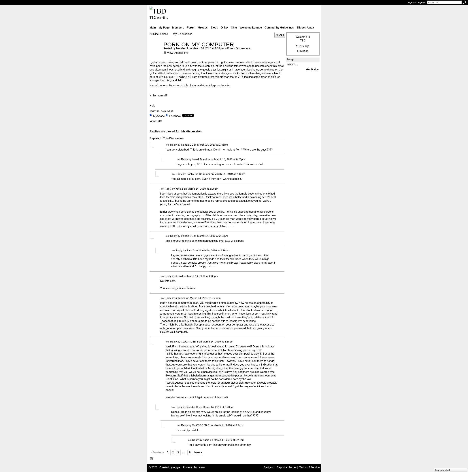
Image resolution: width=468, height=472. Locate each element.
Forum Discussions (239, 48)
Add (281, 34)
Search (464, 2)
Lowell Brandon (201, 159)
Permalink (167, 145)
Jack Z (179, 188)
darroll (179, 276)
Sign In (421, 2)
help (163, 110)
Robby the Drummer (198, 174)
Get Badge (312, 69)
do (157, 110)
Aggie (206, 439)
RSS (151, 458)
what (170, 110)
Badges (268, 467)
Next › (198, 452)
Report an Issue (286, 467)
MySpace (159, 115)
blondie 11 (182, 48)
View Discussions (177, 52)
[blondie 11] (155, 51)
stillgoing (181, 297)
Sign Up (412, 2)
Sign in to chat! (442, 470)
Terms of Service (309, 467)
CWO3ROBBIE (189, 341)
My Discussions (182, 33)
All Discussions (159, 33)
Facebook (175, 115)
